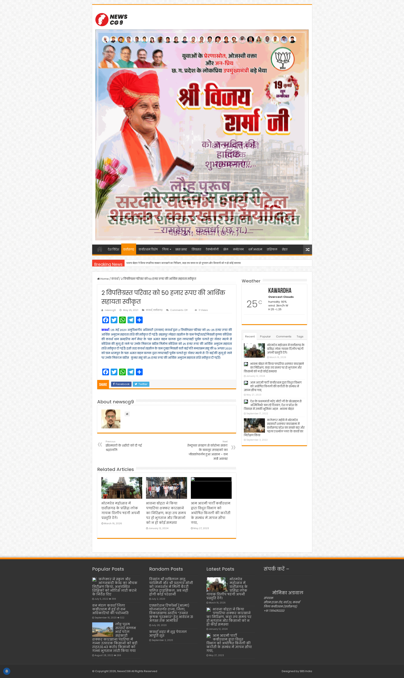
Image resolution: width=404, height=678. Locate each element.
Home (104, 279)
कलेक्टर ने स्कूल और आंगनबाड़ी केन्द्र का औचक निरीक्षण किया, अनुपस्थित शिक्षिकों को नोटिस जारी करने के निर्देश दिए (114, 586)
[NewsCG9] (111, 19)
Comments (283, 336)
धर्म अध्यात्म (255, 249)
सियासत (196, 249)
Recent (250, 336)
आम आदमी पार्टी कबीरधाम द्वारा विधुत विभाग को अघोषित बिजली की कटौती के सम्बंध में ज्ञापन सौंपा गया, (174, 263)
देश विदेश (113, 249)
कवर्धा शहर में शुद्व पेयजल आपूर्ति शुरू (168, 634)
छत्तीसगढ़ (128, 249)
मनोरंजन (238, 249)
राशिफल (272, 249)
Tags (300, 336)
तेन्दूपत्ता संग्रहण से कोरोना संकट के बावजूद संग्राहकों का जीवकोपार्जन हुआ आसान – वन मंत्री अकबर (207, 450)
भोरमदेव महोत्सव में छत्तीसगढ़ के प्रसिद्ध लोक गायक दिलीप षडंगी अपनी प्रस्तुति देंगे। (285, 349)
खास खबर (181, 249)
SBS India (306, 671)
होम (99, 249)
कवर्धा (114, 279)
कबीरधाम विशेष (148, 249)
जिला (165, 249)
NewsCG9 (124, 671)
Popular (265, 336)
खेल (225, 249)
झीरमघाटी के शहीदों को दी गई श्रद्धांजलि (124, 446)
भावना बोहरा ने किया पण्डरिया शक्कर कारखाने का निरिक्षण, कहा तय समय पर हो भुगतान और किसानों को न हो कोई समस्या (166, 513)
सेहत (284, 249)
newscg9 (110, 310)
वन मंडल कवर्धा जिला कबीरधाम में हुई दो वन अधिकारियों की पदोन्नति (110, 609)
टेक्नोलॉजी (212, 249)
